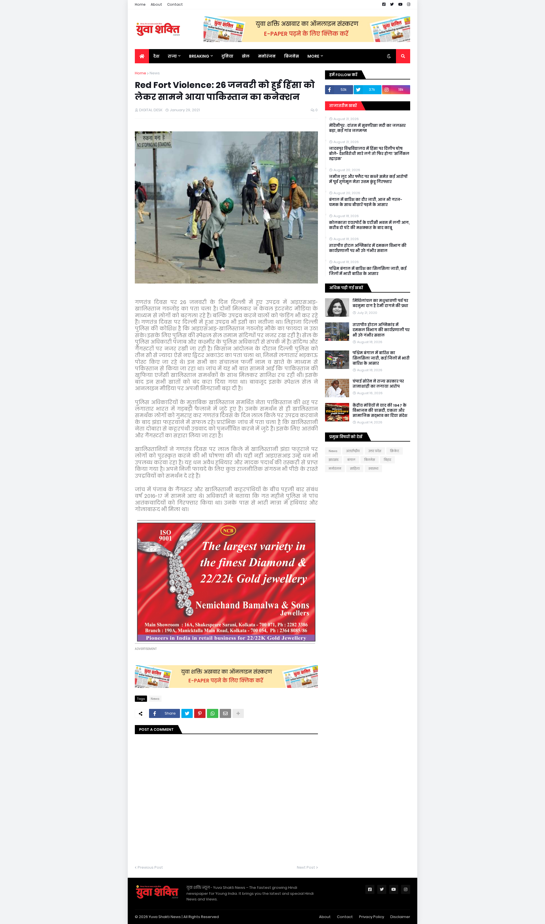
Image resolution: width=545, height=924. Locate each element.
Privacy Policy (371, 916)
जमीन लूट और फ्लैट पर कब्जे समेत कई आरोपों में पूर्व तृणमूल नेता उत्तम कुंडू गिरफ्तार (368, 179)
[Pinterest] (200, 713)
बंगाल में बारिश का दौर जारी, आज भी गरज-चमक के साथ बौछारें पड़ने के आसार (365, 202)
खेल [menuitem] (246, 56)
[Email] (225, 713)
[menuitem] (142, 56)
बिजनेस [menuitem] (291, 56)
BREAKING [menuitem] (199, 56)
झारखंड (333, 459)
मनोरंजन (335, 468)
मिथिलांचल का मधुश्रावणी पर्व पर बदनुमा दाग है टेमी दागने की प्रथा (380, 303)
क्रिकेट (394, 451)
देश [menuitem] (156, 56)
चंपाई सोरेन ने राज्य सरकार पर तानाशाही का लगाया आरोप (378, 384)
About (156, 4)
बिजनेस (369, 459)
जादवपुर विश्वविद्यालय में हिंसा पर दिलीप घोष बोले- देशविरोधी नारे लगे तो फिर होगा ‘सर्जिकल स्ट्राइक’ (369, 153)
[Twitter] (187, 713)
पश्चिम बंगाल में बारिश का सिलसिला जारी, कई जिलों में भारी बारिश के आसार (367, 271)
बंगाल (351, 459)
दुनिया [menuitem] (227, 56)
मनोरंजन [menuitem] (267, 56)
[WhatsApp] (212, 713)
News (155, 73)
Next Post (306, 867)
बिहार (387, 459)
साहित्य (355, 468)
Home (140, 4)
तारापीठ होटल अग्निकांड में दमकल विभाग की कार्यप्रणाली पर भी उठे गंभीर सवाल (367, 248)
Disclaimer (400, 916)
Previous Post (150, 867)
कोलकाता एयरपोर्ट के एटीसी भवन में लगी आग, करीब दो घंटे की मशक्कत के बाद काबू (369, 225)
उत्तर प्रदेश (374, 451)
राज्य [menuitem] (172, 56)
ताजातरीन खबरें (343, 105)
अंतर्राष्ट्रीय (353, 451)
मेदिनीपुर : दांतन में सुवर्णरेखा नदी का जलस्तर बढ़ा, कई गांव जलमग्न (367, 128)
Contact (175, 4)
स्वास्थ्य (373, 468)
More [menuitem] (313, 56)
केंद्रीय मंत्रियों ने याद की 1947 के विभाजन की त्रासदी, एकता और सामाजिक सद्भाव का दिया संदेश (380, 410)
